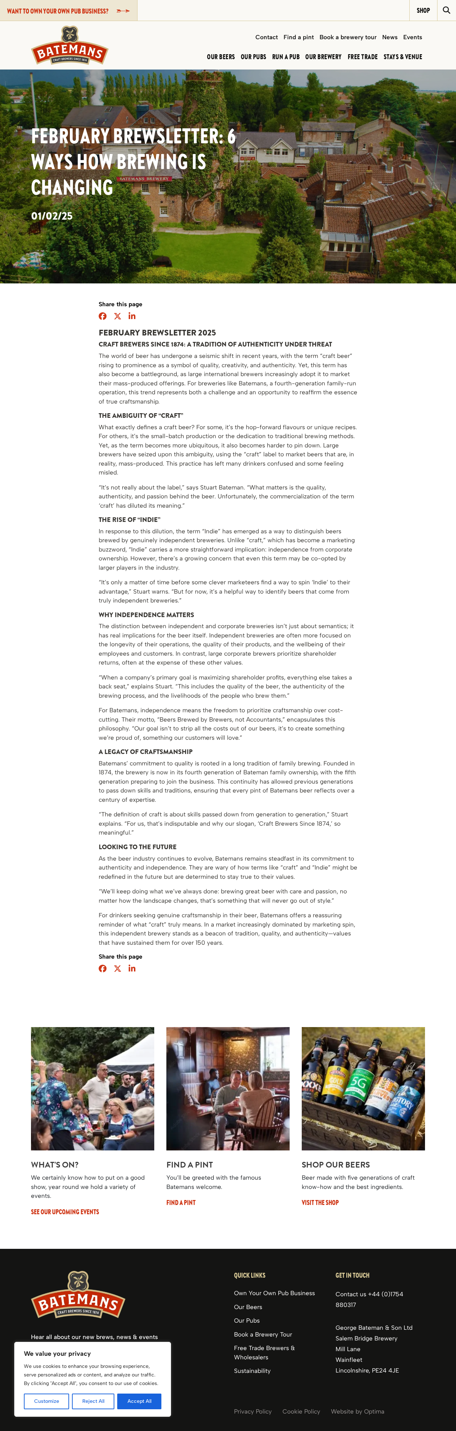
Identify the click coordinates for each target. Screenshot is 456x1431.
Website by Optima (357, 1411)
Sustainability (252, 1370)
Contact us (352, 1294)
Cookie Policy (301, 1411)
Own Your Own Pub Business (274, 1293)
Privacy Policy (253, 1411)
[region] (92, 1379)
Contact (266, 37)
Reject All (93, 1401)
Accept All (139, 1401)
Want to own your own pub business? (58, 11)
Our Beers (248, 1306)
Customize (46, 1401)
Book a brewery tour (348, 37)
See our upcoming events (65, 1211)
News (390, 37)
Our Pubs (247, 1320)
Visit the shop (320, 1202)
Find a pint (299, 37)
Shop (423, 10)
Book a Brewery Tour (263, 1334)
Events (412, 37)
